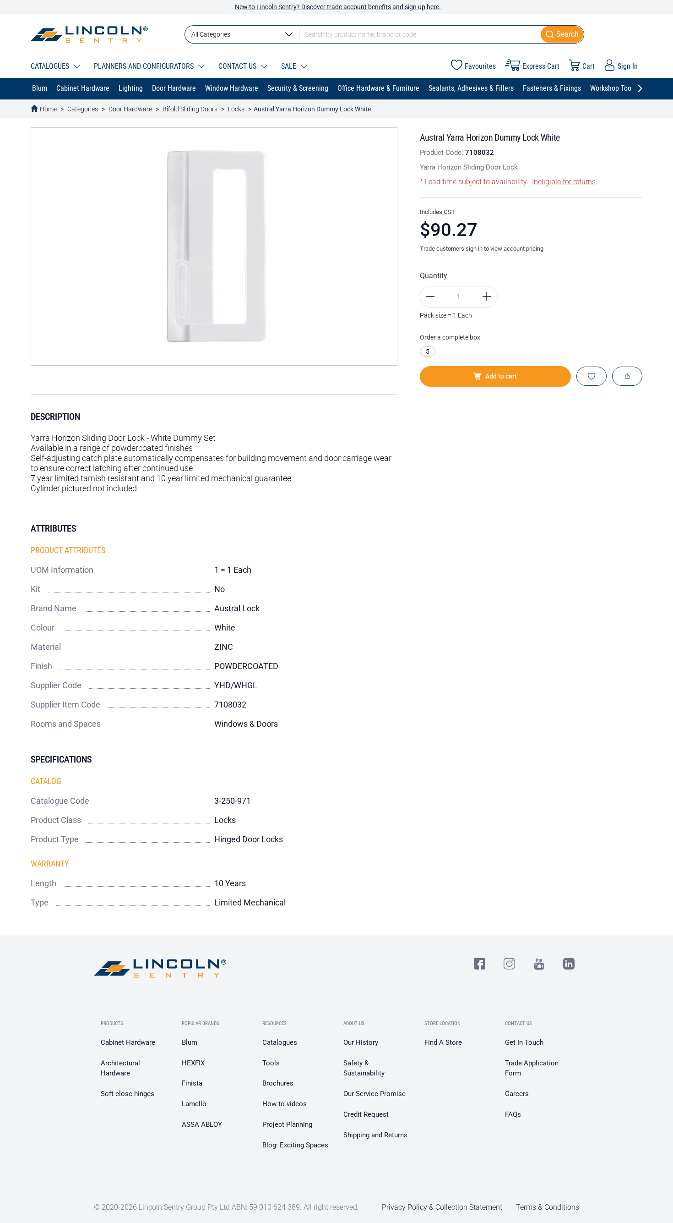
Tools (271, 1063)
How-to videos (284, 1104)
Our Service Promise (374, 1094)
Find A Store (443, 1042)
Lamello (194, 1104)
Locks (236, 109)
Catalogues (279, 1042)
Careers (517, 1094)
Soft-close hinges (127, 1094)
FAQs (513, 1114)
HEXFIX (193, 1063)
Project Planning (287, 1124)
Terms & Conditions (547, 1207)
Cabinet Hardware (128, 1042)
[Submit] (562, 34)
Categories (82, 109)
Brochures (277, 1083)
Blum (189, 1042)
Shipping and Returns (375, 1135)
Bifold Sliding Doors (190, 109)
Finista (192, 1083)
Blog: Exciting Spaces (295, 1145)
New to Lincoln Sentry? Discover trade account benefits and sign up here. (338, 7)
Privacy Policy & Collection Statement (442, 1207)
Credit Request (366, 1114)
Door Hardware (130, 109)
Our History (360, 1042)
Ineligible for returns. (564, 181)
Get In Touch (524, 1042)
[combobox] (384, 34)
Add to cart (501, 376)
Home (48, 109)
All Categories (210, 34)
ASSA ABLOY (202, 1124)
